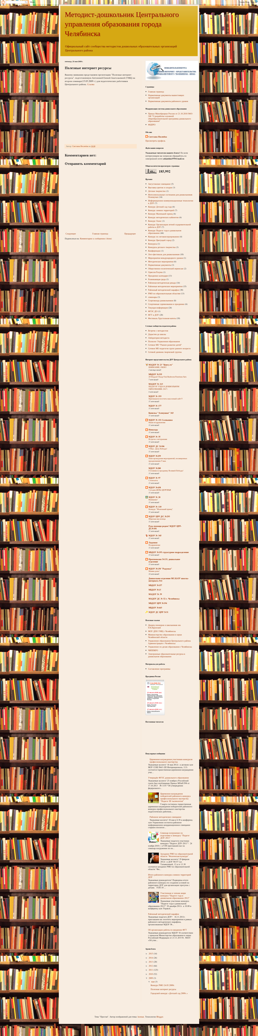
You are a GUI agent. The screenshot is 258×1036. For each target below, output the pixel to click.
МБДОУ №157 (155, 585)
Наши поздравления (157, 422)
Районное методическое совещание (165, 816)
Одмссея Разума (155, 272)
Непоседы (153, 429)
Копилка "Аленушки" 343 (161, 412)
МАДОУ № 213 (156, 383)
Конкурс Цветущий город (159, 240)
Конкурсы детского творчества (161, 247)
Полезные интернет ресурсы (163, 989)
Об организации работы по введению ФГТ (167, 929)
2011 (151, 969)
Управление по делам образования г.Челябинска (170, 646)
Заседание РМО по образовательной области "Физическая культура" (176, 855)
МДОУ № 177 (155, 405)
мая (153, 981)
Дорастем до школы (157, 334)
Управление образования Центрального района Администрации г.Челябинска (169, 642)
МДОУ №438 (155, 487)
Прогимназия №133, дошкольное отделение (164, 560)
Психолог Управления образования (164, 341)
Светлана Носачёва (157, 136)
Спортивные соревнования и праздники (166, 304)
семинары (152, 297)
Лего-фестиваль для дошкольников (163, 254)
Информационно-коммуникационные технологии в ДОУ (170, 202)
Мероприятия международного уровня (165, 257)
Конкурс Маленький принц (160, 213)
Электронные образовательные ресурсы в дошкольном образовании (166, 655)
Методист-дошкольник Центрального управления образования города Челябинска (122, 23)
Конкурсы (152, 243)
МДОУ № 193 (155, 396)
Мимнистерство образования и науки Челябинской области (165, 636)
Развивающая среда (157, 279)
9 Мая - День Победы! (158, 448)
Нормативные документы (159, 265)
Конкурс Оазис (155, 220)
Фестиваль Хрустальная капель (162, 318)
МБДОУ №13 (155, 589)
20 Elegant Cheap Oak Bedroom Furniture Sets (167, 376)
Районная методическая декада (162, 282)
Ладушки (153, 542)
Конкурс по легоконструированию (163, 236)
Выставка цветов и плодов (160, 187)
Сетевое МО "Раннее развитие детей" (165, 344)
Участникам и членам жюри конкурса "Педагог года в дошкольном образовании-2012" (174, 896)
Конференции (154, 250)
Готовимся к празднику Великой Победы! (166, 470)
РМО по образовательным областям (164, 293)
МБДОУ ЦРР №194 (158, 603)
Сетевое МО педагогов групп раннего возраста (169, 348)
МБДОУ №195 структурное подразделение (169, 552)
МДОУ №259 (155, 455)
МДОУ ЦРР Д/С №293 (159, 516)
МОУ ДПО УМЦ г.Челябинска (162, 631)
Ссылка (90, 84)
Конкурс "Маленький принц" (161, 509)
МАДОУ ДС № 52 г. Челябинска (164, 598)
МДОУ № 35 (154, 436)
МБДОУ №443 (155, 607)
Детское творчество (157, 191)
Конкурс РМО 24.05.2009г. (163, 985)
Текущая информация (158, 307)
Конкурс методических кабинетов (163, 217)
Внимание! (153, 499)
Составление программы (159, 668)
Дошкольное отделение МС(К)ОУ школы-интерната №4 (169, 579)
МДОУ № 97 (154, 477)
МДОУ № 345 (155, 535)
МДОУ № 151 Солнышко (161, 419)
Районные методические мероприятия (165, 286)
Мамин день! (154, 571)
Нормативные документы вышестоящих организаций (166, 96)
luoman (141, 1016)
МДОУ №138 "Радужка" (160, 568)
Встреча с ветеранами (158, 439)
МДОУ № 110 (155, 506)
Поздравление (154, 545)
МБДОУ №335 (155, 374)
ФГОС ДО (152, 311)
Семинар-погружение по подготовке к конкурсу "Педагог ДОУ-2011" (175, 835)
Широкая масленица (157, 518)
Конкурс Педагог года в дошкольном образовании (164, 231)
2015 (151, 953)
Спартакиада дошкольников (160, 300)
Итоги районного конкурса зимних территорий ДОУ (169, 876)
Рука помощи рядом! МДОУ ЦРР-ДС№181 (165, 527)
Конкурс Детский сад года (160, 206)
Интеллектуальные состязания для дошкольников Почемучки (170, 196)
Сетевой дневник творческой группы (165, 352)
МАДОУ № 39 (155, 594)
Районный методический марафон (163, 289)
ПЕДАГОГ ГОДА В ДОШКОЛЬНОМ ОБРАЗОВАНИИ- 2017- (164, 387)
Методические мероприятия (160, 261)
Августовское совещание (159, 183)
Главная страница (100, 233)
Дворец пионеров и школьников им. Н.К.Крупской (164, 626)
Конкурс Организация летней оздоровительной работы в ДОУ (169, 225)
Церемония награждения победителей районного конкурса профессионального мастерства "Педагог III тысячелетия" (175, 797)
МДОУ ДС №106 (156, 446)
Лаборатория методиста (158, 337)
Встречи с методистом (158, 330)
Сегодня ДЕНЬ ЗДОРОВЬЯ (160, 490)
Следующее (71, 233)
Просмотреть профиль (155, 140)
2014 (151, 957)
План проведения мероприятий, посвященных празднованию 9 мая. (168, 459)
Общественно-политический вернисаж (165, 268)
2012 (151, 965)
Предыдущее (130, 233)
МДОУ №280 (155, 468)
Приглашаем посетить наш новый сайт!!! (166, 398)
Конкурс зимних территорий (161, 210)
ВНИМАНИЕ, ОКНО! (157, 367)
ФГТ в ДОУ (153, 314)
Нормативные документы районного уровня (168, 101)
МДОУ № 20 (154, 497)
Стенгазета (153, 480)
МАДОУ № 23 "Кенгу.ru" (161, 364)
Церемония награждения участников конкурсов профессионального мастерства (171, 760)
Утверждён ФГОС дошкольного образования (168, 777)
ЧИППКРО (153, 650)
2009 (151, 978)
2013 (151, 961)
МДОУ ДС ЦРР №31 (158, 612)
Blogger (159, 1016)
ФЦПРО (151, 124)
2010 (151, 974)
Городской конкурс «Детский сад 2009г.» (169, 993)
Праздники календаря (158, 275)
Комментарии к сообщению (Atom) (96, 238)
